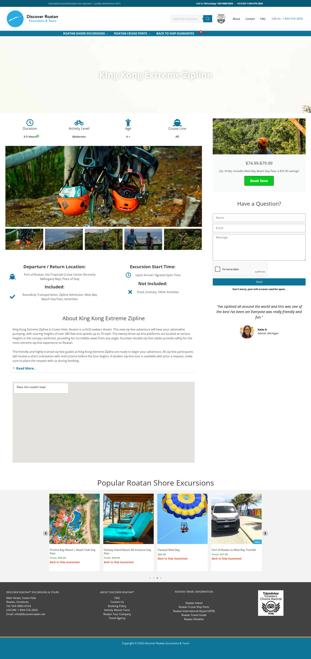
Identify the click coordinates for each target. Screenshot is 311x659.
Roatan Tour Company (117, 614)
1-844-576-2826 (292, 18)
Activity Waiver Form (117, 610)
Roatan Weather (194, 619)
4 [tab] (161, 578)
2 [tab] (154, 578)
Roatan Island (194, 603)
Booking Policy (117, 606)
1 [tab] (150, 578)
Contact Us (117, 602)
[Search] (207, 18)
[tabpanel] (129, 532)
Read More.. (25, 368)
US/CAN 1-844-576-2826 (250, 3)
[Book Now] (96, 507)
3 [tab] (157, 578)
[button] (106, 33)
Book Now (259, 180)
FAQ (117, 598)
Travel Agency (117, 618)
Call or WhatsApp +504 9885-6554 (214, 3)
